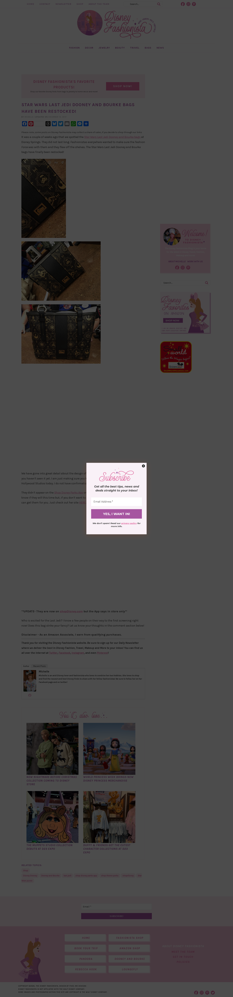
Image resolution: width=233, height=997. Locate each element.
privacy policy (129, 523)
